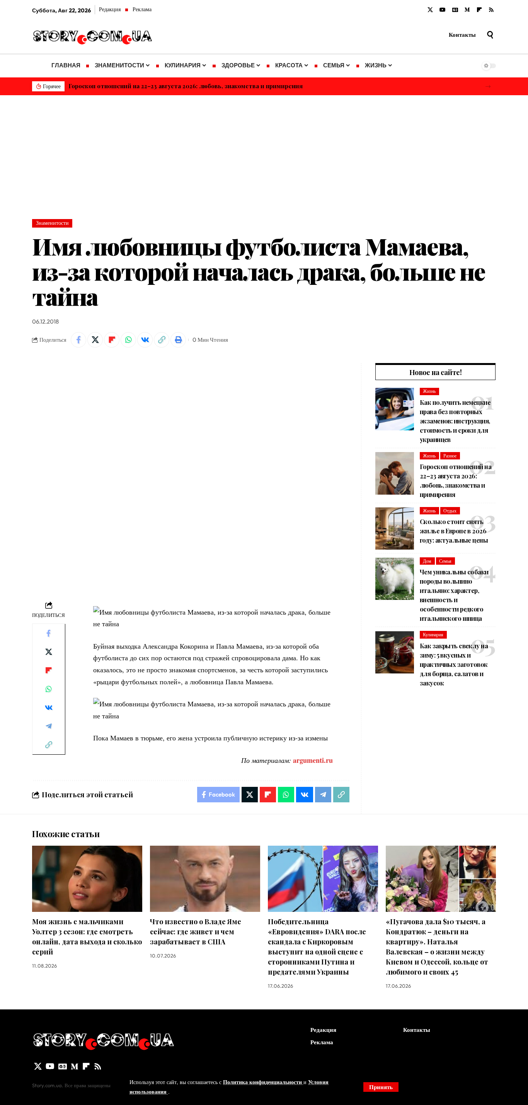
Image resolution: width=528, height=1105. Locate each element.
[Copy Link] (161, 340)
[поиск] (490, 35)
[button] (488, 86)
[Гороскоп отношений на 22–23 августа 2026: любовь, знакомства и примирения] (394, 473)
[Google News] (455, 10)
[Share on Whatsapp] (128, 340)
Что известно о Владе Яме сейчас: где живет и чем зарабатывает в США (195, 931)
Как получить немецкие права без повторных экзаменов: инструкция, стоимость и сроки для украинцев (455, 421)
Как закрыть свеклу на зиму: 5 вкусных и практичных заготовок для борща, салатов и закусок (454, 664)
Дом (427, 561)
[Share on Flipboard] (111, 340)
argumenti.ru (313, 760)
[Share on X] (95, 340)
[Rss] (491, 10)
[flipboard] (479, 10)
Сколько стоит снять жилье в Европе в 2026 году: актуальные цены (454, 531)
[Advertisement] (264, 153)
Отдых (449, 511)
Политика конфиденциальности (263, 1082)
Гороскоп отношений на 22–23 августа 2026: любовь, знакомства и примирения (185, 86)
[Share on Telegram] (48, 725)
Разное (449, 456)
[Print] (178, 340)
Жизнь (429, 391)
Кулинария (433, 634)
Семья (445, 561)
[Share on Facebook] (78, 340)
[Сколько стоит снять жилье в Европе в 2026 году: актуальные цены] (394, 528)
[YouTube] (443, 10)
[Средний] (467, 10)
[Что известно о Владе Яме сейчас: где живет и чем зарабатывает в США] (205, 879)
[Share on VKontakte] (145, 340)
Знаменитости (52, 222)
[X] (430, 10)
